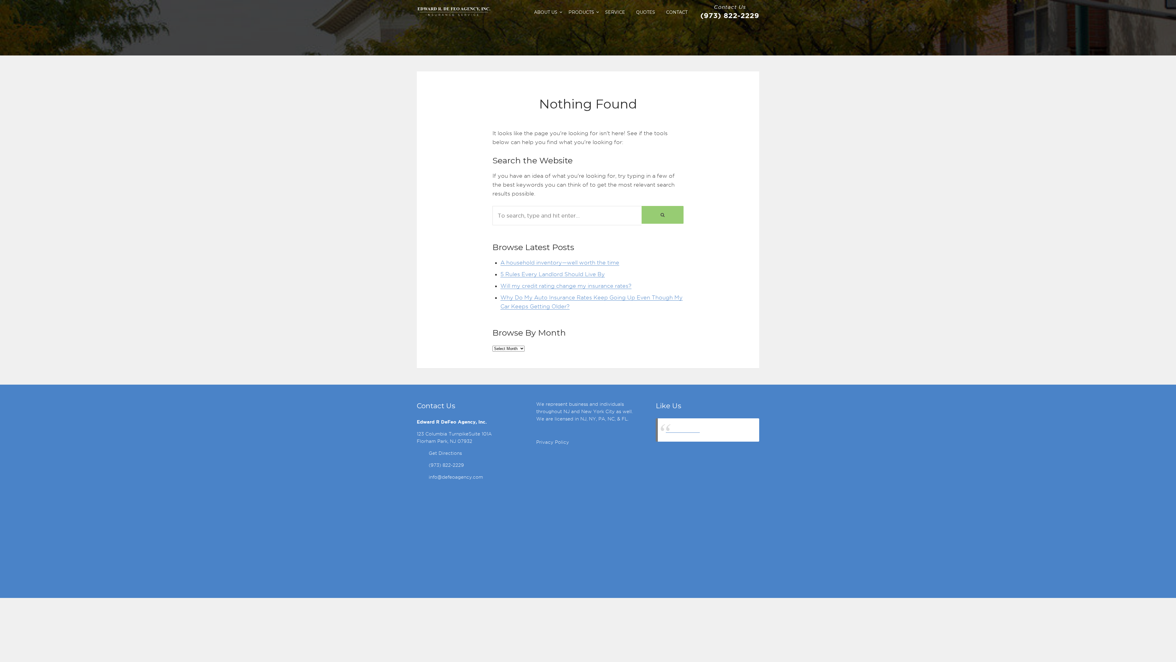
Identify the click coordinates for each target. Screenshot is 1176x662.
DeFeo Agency (683, 429)
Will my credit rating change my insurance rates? (565, 286)
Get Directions (445, 453)
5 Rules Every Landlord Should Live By (552, 274)
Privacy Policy (552, 442)
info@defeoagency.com (456, 477)
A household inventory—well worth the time (559, 262)
